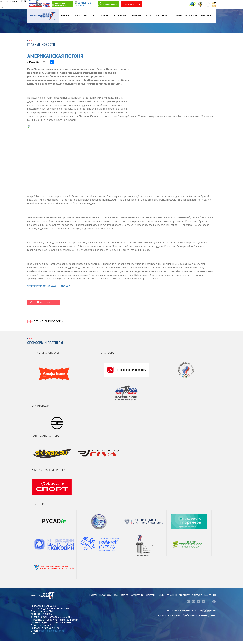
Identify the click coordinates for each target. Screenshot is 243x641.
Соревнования (119, 15)
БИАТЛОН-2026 (80, 15)
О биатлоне (191, 15)
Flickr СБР (64, 285)
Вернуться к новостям (49, 321)
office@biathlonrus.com (51, 630)
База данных (207, 15)
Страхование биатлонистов (60, 4)
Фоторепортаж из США (41, 285)
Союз (93, 15)
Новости (65, 15)
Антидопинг (136, 15)
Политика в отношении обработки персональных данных (187, 615)
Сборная (104, 15)
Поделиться (44, 302)
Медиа (149, 15)
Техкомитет (176, 15)
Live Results (132, 4)
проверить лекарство (111, 4)
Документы (161, 15)
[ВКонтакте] (52, 62)
